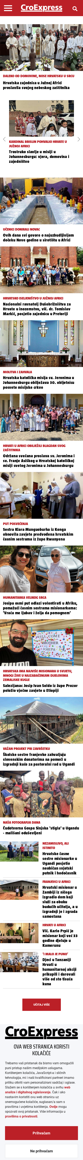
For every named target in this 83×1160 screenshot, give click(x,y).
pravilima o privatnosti (21, 1116)
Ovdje (53, 1107)
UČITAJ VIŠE (41, 1004)
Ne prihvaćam (41, 1151)
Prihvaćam (41, 1133)
